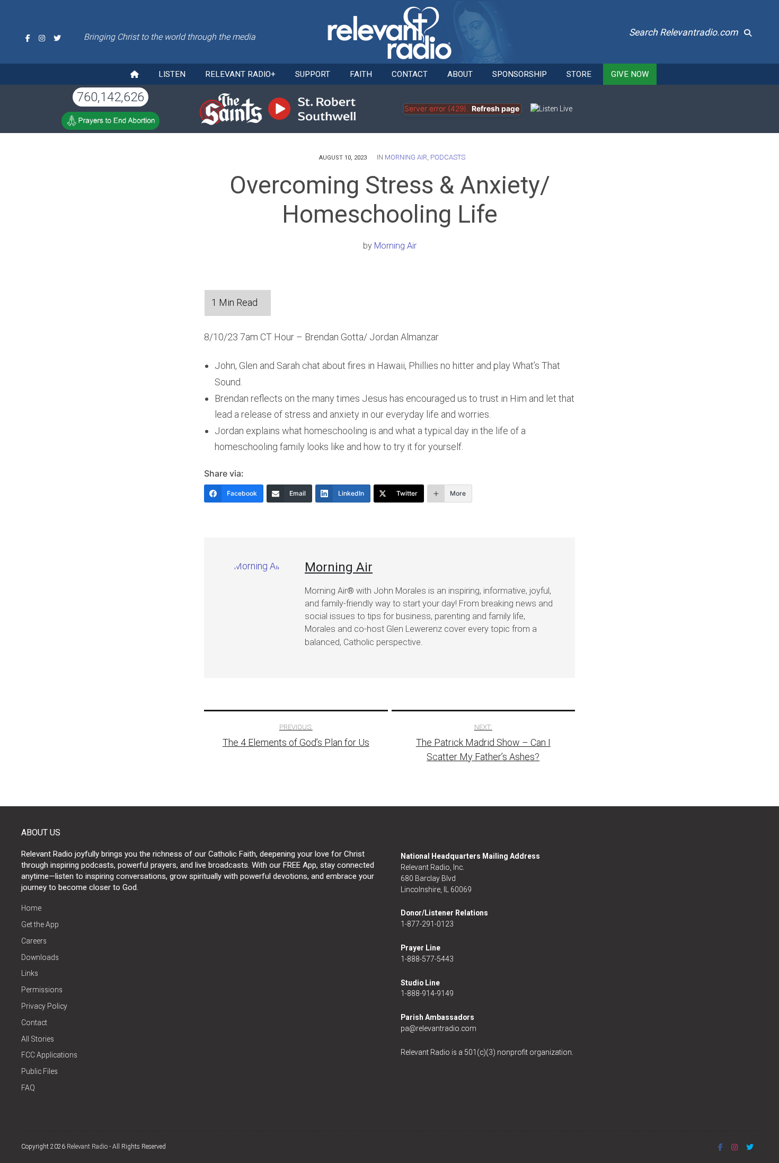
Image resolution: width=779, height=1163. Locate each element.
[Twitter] (57, 38)
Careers (34, 941)
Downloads (40, 957)
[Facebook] (27, 38)
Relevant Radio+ (240, 74)
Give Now (630, 74)
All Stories (37, 1039)
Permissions (42, 989)
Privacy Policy (44, 1006)
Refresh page (495, 108)
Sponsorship (519, 74)
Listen (171, 74)
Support (312, 74)
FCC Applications (49, 1055)
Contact (410, 74)
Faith (361, 74)
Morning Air (406, 157)
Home (31, 908)
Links (29, 973)
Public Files (39, 1071)
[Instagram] (41, 38)
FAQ (28, 1087)
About (460, 74)
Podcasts (447, 157)
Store (578, 74)
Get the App (40, 924)
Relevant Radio (87, 1146)
